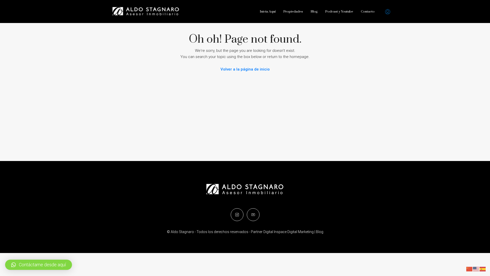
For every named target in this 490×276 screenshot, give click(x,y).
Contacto (368, 11)
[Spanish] (483, 269)
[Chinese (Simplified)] (469, 269)
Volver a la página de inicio (245, 69)
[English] (476, 269)
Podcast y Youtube (339, 11)
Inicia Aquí (268, 11)
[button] (38, 265)
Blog (314, 11)
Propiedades (293, 11)
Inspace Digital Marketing (294, 232)
